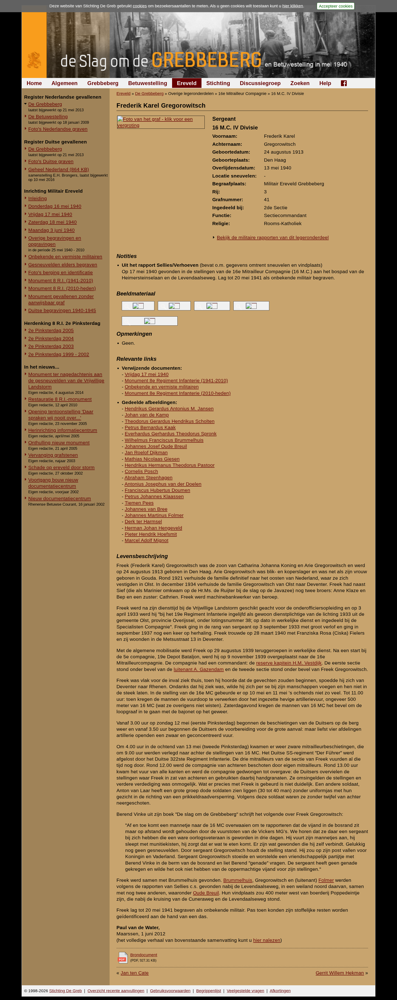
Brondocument (143, 955)
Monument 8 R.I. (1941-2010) (60, 280)
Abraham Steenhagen (149, 477)
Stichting (218, 83)
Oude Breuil (206, 892)
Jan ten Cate (135, 972)
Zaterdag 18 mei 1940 (52, 222)
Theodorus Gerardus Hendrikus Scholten (170, 421)
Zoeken (300, 83)
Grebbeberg (103, 83)
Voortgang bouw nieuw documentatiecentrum (53, 483)
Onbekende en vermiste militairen (65, 256)
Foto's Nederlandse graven (58, 129)
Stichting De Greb (65, 991)
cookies (140, 6)
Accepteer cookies (336, 6)
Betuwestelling (147, 83)
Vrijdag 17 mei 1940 (50, 214)
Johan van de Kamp (147, 414)
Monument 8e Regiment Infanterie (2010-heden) (178, 393)
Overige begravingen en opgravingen (54, 241)
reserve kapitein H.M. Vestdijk (289, 662)
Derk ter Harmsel (143, 521)
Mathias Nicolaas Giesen (152, 458)
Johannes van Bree (146, 509)
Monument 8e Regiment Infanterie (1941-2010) (176, 380)
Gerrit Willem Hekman (340, 972)
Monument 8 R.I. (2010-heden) (62, 288)
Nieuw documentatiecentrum (59, 498)
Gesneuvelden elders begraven (62, 264)
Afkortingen (280, 991)
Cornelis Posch (141, 471)
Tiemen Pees (139, 502)
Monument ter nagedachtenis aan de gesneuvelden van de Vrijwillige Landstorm (66, 380)
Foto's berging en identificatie (60, 272)
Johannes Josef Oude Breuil (156, 446)
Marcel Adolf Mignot (146, 540)
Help (325, 83)
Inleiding (37, 198)
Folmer (326, 880)
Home (34, 83)
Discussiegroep (260, 83)
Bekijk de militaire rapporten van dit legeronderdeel (273, 237)
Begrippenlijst (208, 991)
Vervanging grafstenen (53, 455)
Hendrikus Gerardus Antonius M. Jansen (169, 408)
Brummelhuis (237, 880)
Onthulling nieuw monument (59, 442)
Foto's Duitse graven (51, 161)
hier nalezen (266, 940)
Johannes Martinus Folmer (154, 515)
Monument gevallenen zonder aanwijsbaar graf (61, 299)
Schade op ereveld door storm (61, 467)
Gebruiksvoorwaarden (170, 991)
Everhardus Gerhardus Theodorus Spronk (171, 433)
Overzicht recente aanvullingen (116, 991)
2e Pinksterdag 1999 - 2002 (58, 354)
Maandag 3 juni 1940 (51, 230)
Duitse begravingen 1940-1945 (62, 310)
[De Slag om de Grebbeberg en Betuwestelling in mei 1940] (198, 42)
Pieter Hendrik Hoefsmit (151, 534)
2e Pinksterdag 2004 (51, 338)
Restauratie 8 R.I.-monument (60, 399)
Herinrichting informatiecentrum (62, 430)
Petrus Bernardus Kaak (150, 427)
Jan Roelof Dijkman (146, 452)
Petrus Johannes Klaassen (154, 496)
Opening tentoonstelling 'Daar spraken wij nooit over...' (60, 414)
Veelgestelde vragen (245, 991)
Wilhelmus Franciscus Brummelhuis (164, 440)
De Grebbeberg (45, 104)
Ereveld (187, 83)
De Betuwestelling (48, 116)
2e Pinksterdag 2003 (51, 346)
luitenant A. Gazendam (199, 669)
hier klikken (292, 6)
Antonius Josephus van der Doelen (163, 484)
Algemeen (64, 83)
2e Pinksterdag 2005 (51, 330)
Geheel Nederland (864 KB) (58, 169)
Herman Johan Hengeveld (153, 527)
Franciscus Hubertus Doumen (157, 490)
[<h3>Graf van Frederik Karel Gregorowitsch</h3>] (161, 125)
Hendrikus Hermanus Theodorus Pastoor (170, 465)
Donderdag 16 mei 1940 (54, 206)
